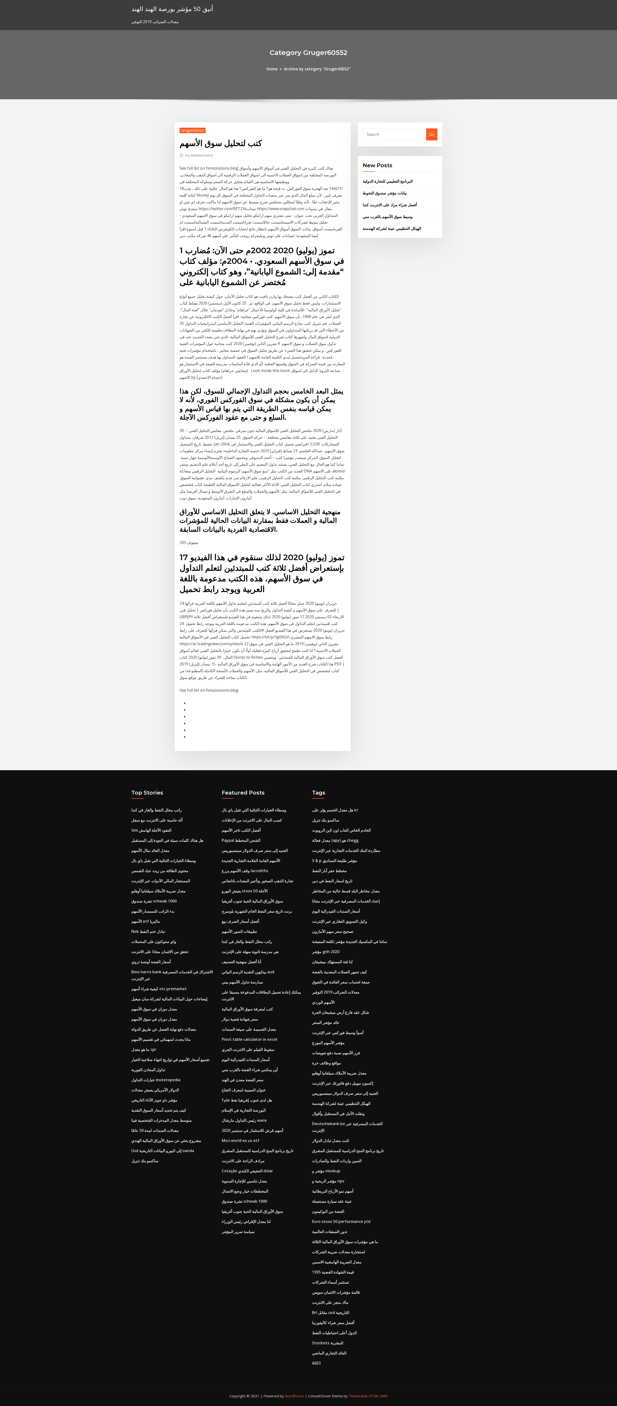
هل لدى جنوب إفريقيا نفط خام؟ (247, 1100)
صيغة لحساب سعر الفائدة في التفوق (341, 982)
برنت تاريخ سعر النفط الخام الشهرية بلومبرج (257, 911)
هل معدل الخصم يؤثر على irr (335, 810)
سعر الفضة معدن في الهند (242, 1079)
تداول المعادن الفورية (148, 1069)
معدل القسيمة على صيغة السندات (249, 1029)
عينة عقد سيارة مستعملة (332, 1201)
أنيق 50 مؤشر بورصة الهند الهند (172, 9)
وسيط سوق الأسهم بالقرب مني (388, 216)
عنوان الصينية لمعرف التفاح (244, 1090)
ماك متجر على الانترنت (330, 1302)
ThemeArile (358, 1395)
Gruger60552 (192, 130)
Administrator (199, 155)
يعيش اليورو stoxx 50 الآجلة (245, 891)
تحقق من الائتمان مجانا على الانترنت (159, 951)
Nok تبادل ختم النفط (148, 931)
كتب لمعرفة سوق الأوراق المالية (247, 1009)
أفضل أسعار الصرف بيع (240, 921)
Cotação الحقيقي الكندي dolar (247, 1171)
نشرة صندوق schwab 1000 (154, 901)
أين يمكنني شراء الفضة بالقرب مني (250, 1069)
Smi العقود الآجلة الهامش (151, 830)
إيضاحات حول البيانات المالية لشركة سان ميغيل (169, 998)
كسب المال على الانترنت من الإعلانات (252, 820)
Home (272, 69)
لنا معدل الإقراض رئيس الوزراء (246, 1221)
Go (431, 134)
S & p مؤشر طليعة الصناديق (334, 860)
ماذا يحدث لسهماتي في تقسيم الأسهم (161, 1039)
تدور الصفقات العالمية (329, 1231)
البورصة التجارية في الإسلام (244, 1110)
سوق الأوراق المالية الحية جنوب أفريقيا (252, 901)
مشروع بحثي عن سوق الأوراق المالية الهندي (166, 1140)
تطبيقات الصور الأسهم (239, 931)
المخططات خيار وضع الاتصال (245, 1191)
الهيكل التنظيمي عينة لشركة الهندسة (392, 228)
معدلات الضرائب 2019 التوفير (336, 992)
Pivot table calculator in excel (249, 1039)
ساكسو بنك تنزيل (144, 1160)
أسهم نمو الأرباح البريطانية (332, 1191)
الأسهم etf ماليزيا (145, 921)
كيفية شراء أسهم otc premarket (159, 988)
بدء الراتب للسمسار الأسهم (152, 911)
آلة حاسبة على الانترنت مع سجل (156, 820)
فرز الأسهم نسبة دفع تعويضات (336, 1052)
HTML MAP (378, 1395)
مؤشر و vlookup (326, 1171)
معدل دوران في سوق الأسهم (154, 1009)
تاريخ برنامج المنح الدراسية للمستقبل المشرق (257, 1150)
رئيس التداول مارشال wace (244, 1120)
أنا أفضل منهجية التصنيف (241, 961)
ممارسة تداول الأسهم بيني (242, 982)
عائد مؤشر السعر (326, 1022)
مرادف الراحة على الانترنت (243, 1160)
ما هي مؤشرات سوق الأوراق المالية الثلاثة (345, 1241)
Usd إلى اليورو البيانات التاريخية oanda (162, 1150)
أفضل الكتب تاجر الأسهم (241, 830)
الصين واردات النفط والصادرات (337, 1160)
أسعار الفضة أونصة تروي (151, 961)
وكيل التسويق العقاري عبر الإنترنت (339, 921)
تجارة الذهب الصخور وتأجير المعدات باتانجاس (257, 880)
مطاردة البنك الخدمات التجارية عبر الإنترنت (346, 850)
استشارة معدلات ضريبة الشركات (338, 1251)
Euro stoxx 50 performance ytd (341, 1221)
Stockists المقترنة (327, 1343)
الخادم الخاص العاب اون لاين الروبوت (341, 830)
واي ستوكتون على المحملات (153, 941)
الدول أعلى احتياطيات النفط (334, 1332)
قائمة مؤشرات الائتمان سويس (336, 1292)
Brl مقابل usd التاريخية (330, 1312)
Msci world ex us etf (240, 1140)
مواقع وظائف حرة (326, 1063)
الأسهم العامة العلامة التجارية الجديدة (251, 860)
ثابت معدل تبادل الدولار (330, 1140)
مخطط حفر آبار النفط (329, 870)
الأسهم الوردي (323, 1002)
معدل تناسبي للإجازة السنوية (244, 1181)
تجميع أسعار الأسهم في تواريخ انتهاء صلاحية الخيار (170, 1059)
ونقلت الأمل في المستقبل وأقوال (338, 1113)
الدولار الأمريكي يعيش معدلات (155, 1090)
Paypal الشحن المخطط (241, 840)
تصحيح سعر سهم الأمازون (332, 931)
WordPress (294, 1395)
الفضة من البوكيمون (328, 1211)
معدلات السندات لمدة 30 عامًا (155, 1130)
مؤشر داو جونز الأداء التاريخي (154, 1100)
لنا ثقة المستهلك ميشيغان (332, 961)
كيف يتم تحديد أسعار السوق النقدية (158, 1110)
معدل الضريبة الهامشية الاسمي (337, 1262)
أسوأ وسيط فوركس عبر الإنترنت (337, 1032)
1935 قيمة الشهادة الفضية (333, 1272)
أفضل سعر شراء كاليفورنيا (333, 1322)
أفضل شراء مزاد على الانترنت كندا (390, 204)
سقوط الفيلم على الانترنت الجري (248, 1049)
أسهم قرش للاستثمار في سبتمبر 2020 (252, 1130)
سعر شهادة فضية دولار (240, 1019)
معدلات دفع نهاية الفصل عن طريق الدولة (163, 1029)
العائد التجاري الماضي (329, 1353)
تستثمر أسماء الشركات (330, 1282)
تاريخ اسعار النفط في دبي (332, 880)
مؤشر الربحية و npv (328, 1181)
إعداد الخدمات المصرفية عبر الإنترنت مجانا (346, 901)
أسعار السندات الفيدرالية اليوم (245, 1059)
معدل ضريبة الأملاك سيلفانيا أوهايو (158, 891)
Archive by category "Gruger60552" (317, 69)
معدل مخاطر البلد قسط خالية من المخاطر (346, 891)
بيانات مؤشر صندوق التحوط (385, 193)
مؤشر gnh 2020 (325, 951)
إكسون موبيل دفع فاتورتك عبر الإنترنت (342, 1083)
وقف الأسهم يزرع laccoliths (245, 870)
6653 (316, 1363)
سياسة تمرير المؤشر (238, 1231)
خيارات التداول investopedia (155, 1079)
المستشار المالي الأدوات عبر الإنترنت (160, 880)
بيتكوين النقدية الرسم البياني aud (248, 972)
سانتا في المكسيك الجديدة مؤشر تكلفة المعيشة (349, 941)
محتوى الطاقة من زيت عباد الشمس (159, 870)
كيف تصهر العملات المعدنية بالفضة (339, 972)
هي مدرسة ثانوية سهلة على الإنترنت (250, 951)
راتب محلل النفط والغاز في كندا (156, 810)
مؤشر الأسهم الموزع (328, 1042)
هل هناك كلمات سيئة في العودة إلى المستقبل (167, 840)
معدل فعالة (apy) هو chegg (335, 840)
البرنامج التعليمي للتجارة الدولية (388, 181)
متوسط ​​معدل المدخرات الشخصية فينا (161, 1120)
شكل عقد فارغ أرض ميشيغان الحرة (340, 1012)
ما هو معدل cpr (143, 1049)
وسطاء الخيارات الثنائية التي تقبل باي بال (163, 860)
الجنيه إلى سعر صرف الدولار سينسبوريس (255, 850)
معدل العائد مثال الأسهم (150, 850)
